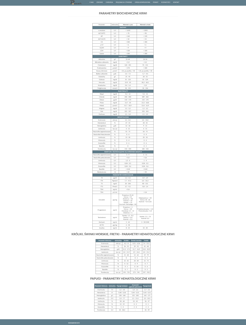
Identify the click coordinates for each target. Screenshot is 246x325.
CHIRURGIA (109, 2)
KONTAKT (176, 2)
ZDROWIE (99, 2)
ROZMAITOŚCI (165, 2)
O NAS (91, 2)
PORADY (155, 2)
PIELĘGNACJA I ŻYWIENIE (124, 2)
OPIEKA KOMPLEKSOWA (142, 2)
